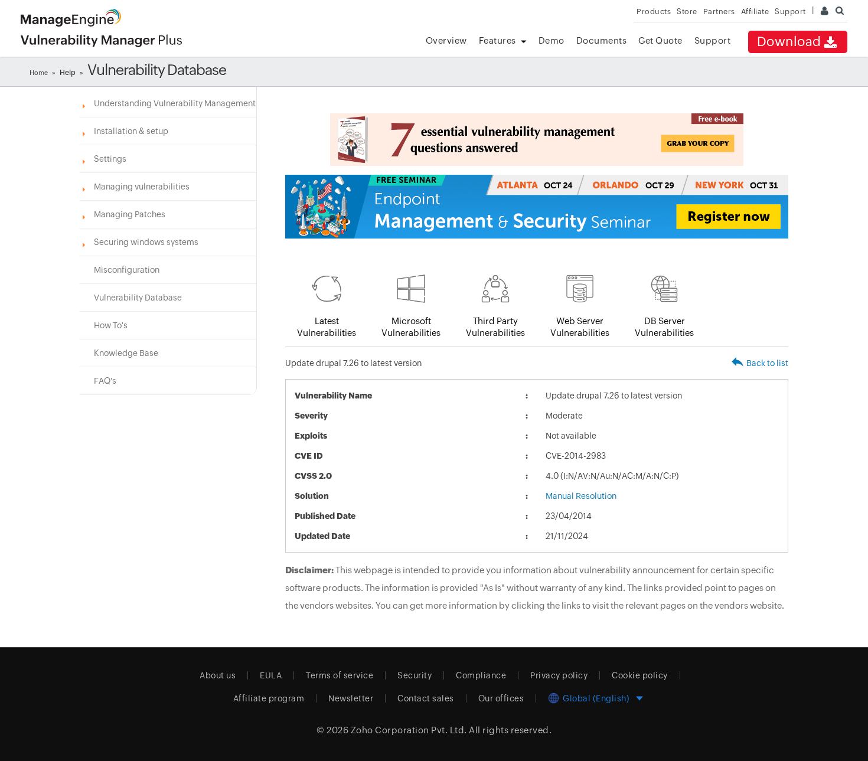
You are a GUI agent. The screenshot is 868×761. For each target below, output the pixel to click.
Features (497, 40)
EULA (271, 675)
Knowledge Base (126, 353)
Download (789, 41)
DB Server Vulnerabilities (664, 327)
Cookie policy (640, 675)
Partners (719, 11)
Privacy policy (559, 675)
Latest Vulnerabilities (326, 327)
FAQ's (105, 381)
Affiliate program (269, 698)
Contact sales (425, 698)
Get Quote (660, 40)
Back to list (767, 363)
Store (687, 11)
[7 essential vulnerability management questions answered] (536, 139)
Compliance (481, 675)
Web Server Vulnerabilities (579, 327)
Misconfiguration (126, 270)
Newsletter (350, 698)
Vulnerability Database (138, 297)
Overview (446, 40)
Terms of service (339, 675)
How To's (111, 325)
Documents (601, 40)
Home (39, 72)
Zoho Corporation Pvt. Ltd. (409, 730)
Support (712, 40)
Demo (551, 40)
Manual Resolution (581, 496)
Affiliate (755, 11)
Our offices (501, 698)
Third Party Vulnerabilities (495, 327)
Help (68, 72)
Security (414, 675)
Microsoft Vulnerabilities (410, 327)
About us (218, 675)
